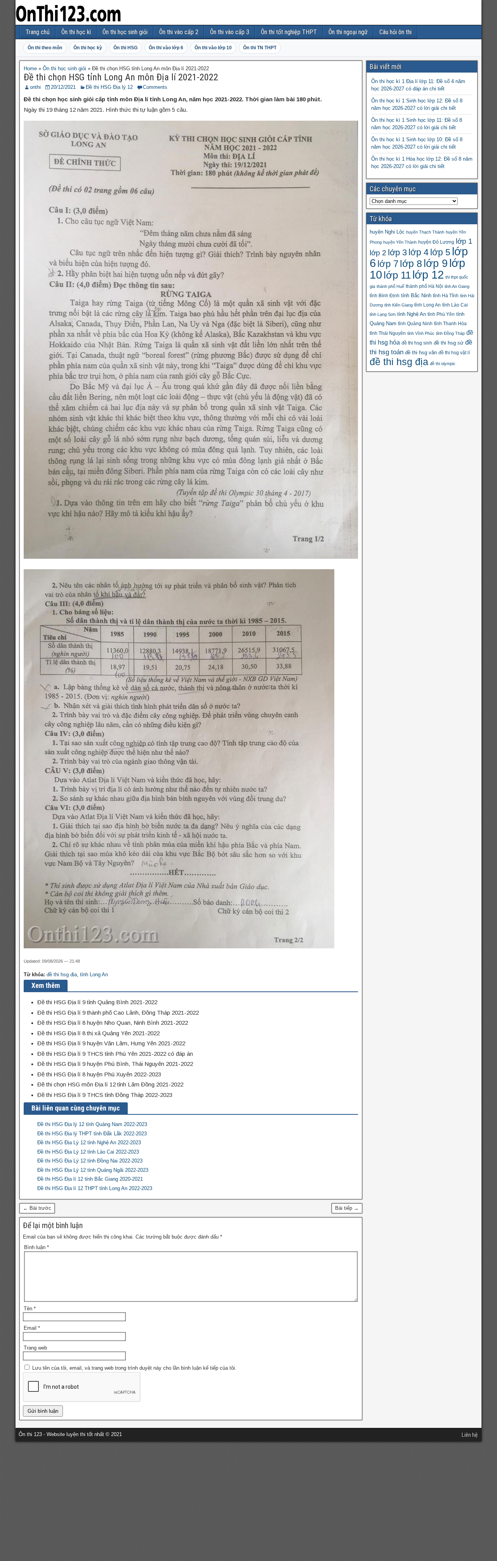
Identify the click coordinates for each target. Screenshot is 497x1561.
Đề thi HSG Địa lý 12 (109, 87)
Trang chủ (38, 32)
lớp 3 (397, 252)
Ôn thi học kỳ (87, 47)
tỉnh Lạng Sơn (383, 314)
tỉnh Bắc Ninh (416, 295)
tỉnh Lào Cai (455, 305)
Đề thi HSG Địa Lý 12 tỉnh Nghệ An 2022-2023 (89, 1142)
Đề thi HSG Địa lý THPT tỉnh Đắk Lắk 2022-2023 (92, 1134)
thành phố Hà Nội (424, 286)
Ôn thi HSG (125, 47)
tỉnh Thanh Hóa (450, 323)
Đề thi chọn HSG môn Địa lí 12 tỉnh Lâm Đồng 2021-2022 (110, 1084)
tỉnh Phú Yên (441, 314)
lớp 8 (411, 263)
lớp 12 (428, 274)
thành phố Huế (390, 286)
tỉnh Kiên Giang (398, 305)
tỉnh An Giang (457, 286)
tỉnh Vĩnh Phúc (420, 333)
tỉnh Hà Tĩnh (446, 295)
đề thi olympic (442, 363)
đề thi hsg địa (62, 974)
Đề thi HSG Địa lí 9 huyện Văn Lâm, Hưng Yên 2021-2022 (111, 1043)
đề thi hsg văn (421, 352)
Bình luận (36, 1247)
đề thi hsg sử (449, 343)
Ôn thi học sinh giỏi (125, 32)
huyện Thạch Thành (425, 232)
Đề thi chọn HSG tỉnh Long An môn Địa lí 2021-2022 (121, 77)
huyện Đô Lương (436, 242)
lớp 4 (418, 252)
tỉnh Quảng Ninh (415, 323)
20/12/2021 (63, 87)
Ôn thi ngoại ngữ (348, 32)
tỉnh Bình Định (385, 295)
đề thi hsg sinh (416, 343)
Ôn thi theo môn (45, 47)
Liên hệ (470, 1434)
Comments (155, 87)
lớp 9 (436, 263)
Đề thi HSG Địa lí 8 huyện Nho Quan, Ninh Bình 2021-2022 (112, 1022)
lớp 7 (387, 263)
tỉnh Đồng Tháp (450, 333)
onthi (35, 87)
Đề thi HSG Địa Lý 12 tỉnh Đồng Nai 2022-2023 (89, 1161)
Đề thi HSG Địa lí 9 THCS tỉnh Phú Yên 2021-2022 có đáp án (115, 1053)
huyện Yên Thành (400, 242)
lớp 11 (397, 275)
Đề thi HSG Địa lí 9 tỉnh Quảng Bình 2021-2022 (97, 1002)
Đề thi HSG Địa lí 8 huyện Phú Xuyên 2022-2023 (99, 1074)
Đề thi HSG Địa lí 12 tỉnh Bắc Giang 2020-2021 (90, 1179)
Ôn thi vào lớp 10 (213, 47)
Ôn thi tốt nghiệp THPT (289, 32)
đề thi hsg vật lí (454, 352)
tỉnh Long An (94, 974)
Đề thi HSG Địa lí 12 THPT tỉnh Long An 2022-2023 (94, 1188)
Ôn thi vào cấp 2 (178, 32)
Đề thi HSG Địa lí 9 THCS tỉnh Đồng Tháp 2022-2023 (104, 1094)
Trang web (35, 1348)
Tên (30, 1309)
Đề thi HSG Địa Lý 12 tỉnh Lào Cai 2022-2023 (88, 1152)
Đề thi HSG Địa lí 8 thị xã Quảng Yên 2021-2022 (98, 1033)
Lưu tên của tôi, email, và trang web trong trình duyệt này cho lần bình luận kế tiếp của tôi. (134, 1368)
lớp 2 (378, 253)
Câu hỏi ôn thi (395, 32)
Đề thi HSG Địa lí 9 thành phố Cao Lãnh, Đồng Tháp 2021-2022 (118, 1012)
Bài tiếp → (347, 1208)
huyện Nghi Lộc (387, 232)
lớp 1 (464, 241)
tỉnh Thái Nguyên (388, 333)
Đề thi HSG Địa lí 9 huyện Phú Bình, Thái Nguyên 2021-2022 (115, 1063)
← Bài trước (37, 1208)
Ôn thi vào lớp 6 (166, 47)
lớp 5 (440, 252)
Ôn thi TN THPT (259, 47)
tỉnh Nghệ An (411, 314)
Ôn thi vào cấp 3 (229, 32)
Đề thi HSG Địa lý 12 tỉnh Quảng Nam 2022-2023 (92, 1124)
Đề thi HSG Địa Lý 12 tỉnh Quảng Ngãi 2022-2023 (92, 1170)
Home (30, 68)
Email (32, 1328)
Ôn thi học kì (76, 32)
